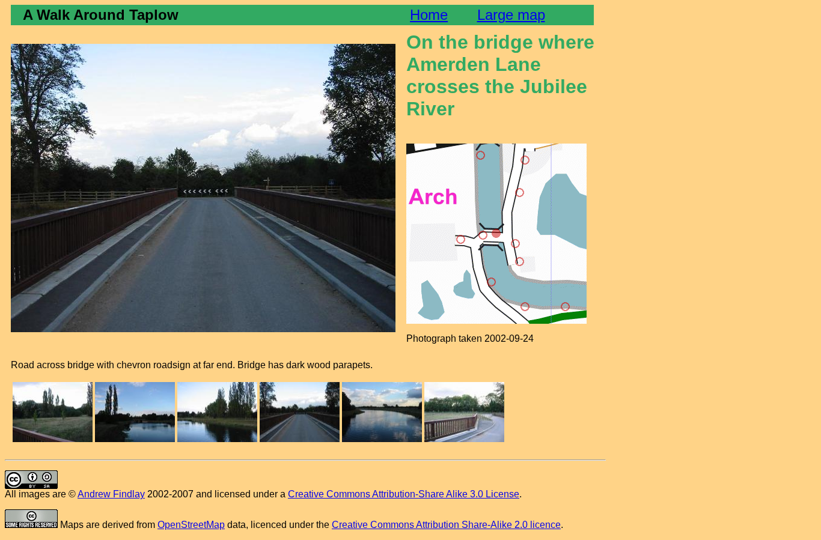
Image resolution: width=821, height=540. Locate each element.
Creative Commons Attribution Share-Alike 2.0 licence (446, 525)
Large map (511, 15)
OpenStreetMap (191, 525)
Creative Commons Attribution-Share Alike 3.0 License (403, 494)
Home (429, 15)
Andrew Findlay (111, 494)
